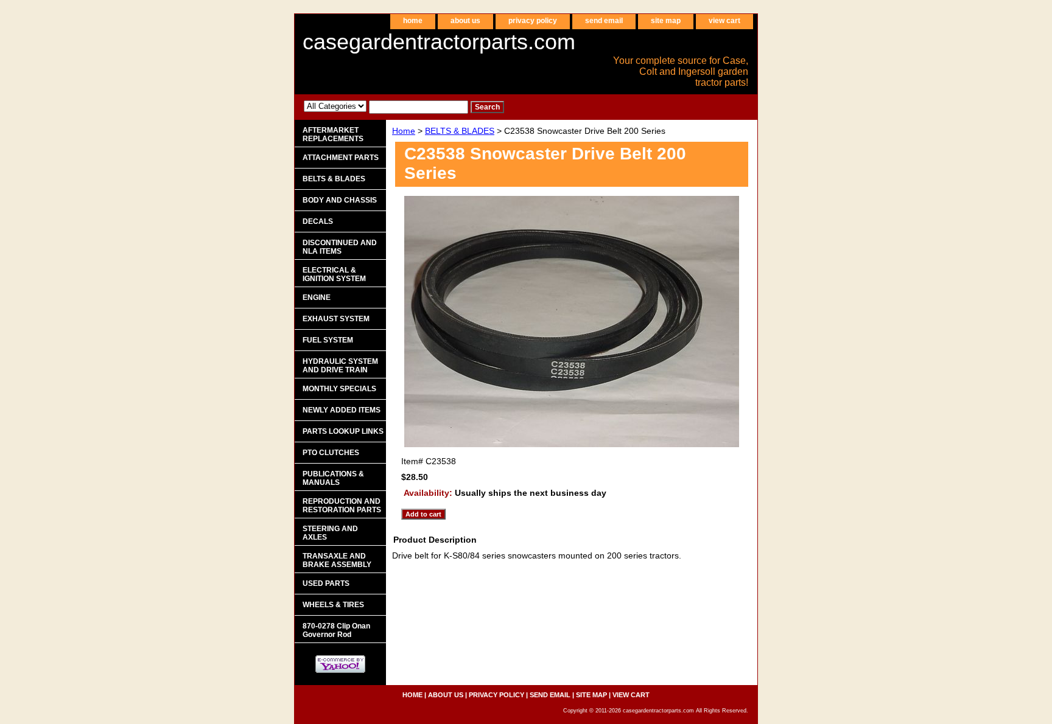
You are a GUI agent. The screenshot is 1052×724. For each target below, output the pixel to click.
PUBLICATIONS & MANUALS (333, 478)
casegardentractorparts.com (439, 41)
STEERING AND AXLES (330, 532)
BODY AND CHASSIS (340, 200)
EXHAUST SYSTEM (336, 319)
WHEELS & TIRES (333, 604)
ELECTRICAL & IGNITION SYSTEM (334, 274)
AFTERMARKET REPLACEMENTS (333, 134)
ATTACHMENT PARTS (341, 157)
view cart (724, 20)
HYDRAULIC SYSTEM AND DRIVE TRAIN (340, 365)
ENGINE (317, 297)
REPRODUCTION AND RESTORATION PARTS (342, 505)
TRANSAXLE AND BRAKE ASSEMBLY (337, 560)
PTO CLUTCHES (331, 452)
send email (604, 20)
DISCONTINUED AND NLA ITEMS (340, 247)
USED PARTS (326, 583)
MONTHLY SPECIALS (339, 389)
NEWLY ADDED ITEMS (341, 410)
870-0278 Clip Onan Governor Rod (336, 630)
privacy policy (532, 20)
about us (465, 20)
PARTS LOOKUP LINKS (343, 431)
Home (403, 131)
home (413, 20)
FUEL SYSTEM (328, 340)
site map (666, 20)
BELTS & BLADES (459, 131)
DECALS (318, 221)
